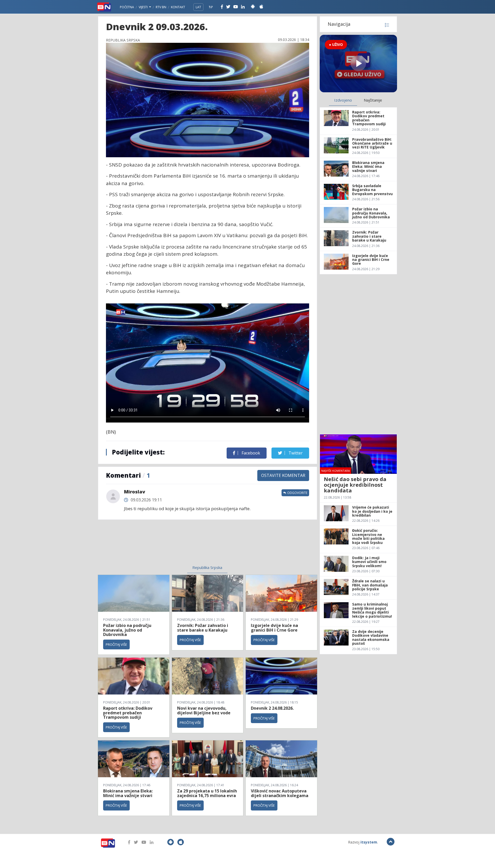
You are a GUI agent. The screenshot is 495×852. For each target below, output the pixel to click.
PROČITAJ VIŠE (116, 644)
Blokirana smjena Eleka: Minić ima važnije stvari (128, 793)
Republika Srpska (207, 567)
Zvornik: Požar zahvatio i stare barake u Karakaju (202, 628)
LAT (198, 7)
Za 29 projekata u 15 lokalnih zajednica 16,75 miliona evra (207, 793)
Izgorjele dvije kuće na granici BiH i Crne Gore (274, 628)
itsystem (368, 842)
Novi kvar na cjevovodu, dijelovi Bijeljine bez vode (203, 710)
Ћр (211, 7)
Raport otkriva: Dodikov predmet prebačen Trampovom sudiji (127, 712)
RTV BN (161, 7)
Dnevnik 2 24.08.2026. (272, 708)
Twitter (295, 453)
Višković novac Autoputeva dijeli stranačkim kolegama (279, 793)
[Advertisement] (165, 545)
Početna (127, 7)
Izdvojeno (343, 100)
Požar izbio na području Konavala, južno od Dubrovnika (127, 630)
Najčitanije (373, 100)
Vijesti (143, 7)
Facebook (250, 453)
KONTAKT (178, 7)
